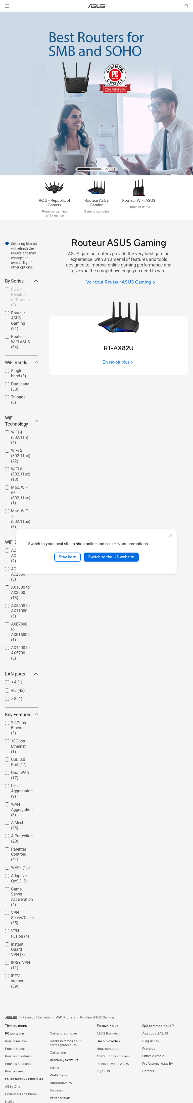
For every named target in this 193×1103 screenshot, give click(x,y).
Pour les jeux (14, 1071)
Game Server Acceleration (16, 889)
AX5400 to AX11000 (14, 606)
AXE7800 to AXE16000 (15, 625)
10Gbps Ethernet (12, 741)
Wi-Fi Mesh (58, 1075)
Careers (148, 1071)
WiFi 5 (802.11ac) (14, 451)
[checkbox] (19, 321)
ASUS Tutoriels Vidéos (113, 1056)
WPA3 (10, 866)
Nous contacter (108, 1049)
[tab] (89, 169)
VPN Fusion (15, 929)
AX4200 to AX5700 (14, 648)
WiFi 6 (54, 1068)
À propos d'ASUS (155, 1033)
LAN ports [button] (15, 673)
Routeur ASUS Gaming (17, 313)
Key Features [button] (18, 714)
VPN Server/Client (16, 913)
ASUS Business (107, 1033)
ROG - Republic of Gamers (18, 290)
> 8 (7, 697)
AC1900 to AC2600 (20, 574)
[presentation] (7, 243)
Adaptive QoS (17, 874)
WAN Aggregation (16, 805)
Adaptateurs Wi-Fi (63, 1083)
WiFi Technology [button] (16, 421)
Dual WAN (14, 771)
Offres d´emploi (153, 1056)
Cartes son (58, 1053)
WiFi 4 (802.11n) (13, 433)
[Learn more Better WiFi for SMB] (96, 174)
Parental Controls (12, 850)
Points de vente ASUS (112, 1064)
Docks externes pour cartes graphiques (65, 1043)
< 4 (7, 680)
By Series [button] (14, 281)
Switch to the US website (111, 557)
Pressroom (150, 1049)
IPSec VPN (14, 961)
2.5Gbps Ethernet (12, 723)
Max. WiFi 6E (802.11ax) (16, 488)
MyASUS (103, 1071)
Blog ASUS (150, 1041)
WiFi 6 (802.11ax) (14, 469)
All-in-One (12, 1087)
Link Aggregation (16, 786)
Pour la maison (16, 1041)
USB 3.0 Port (16, 758)
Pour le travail (15, 1049)
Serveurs (56, 1090)
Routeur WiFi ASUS (16, 337)
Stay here (67, 557)
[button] (7, 6)
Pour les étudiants (18, 1064)
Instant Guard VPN (17, 945)
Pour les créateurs (18, 1056)
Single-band (15, 369)
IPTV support (16, 974)
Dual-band (14, 382)
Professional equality (157, 1064)
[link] (97, 6)
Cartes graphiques (63, 1033)
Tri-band (12, 395)
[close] (170, 536)
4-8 (8, 689)
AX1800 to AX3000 (14, 588)
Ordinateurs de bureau (21, 1094)
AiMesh (11, 821)
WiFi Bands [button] (16, 362)
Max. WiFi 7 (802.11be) (15, 511)
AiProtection (16, 834)
